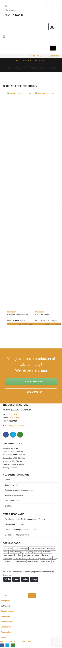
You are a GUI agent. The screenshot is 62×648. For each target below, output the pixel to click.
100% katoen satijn (21, 548)
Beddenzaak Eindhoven (14, 524)
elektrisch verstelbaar (31, 555)
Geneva (31, 558)
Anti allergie (51, 548)
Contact (8, 506)
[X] (51, 2)
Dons (19, 555)
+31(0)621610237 (33, 392)
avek (5, 552)
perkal (49, 558)
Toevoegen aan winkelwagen (21, 324)
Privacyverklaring (12, 501)
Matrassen (11, 312)
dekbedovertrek (9, 555)
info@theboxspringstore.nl (19, 425)
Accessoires (6, 632)
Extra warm (46, 555)
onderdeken (40, 558)
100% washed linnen (37, 548)
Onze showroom (11, 485)
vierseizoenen (33, 561)
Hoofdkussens (7, 622)
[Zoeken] (32, 595)
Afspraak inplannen (37, 56)
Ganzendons (8, 558)
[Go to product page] (19, 201)
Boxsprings (5, 601)
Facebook (6, 435)
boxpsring (29, 552)
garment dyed (20, 558)
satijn (56, 558)
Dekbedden (47, 552)
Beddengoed (6, 627)
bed (11, 552)
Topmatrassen (7, 611)
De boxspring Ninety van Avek (17, 535)
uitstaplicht (7, 561)
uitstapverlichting (20, 561)
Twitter (13, 435)
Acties (3, 637)
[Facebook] (45, 2)
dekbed (38, 552)
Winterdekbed (45, 561)
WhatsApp (20, 435)
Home (7, 480)
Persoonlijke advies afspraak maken (19, 490)
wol (54, 561)
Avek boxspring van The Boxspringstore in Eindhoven (26, 519)
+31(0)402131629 (33, 381)
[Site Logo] (15, 36)
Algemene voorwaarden (14, 495)
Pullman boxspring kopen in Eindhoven (20, 530)
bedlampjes (19, 552)
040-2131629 (11, 414)
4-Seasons (8, 548)
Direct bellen (54, 56)
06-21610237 (14, 418)
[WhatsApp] (56, 2)
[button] (51, 24)
